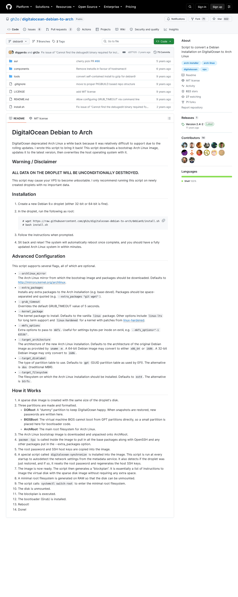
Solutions (42, 7)
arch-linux (209, 63)
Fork (200, 18)
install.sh (19, 106)
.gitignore (19, 84)
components (21, 68)
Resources (64, 7)
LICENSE (19, 91)
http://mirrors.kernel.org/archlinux (41, 282)
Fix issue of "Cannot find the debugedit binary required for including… (83, 52)
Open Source (87, 7)
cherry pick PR (85, 61)
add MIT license (86, 91)
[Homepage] (9, 7)
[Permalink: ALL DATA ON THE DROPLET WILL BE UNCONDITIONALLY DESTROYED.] (9, 172)
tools (17, 76)
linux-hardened (133, 320)
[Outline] (169, 118)
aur (16, 61)
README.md (21, 99)
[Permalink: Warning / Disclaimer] (9, 161)
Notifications (178, 18)
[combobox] (128, 41)
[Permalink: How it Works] (9, 390)
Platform (22, 7)
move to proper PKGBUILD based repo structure (105, 84)
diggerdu (21, 52)
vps (204, 69)
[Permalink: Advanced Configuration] (9, 256)
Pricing (131, 7)
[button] (163, 220)
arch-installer (191, 63)
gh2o (14, 19)
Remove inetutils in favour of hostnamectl (101, 68)
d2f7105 (132, 52)
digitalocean (190, 69)
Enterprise (111, 7)
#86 (97, 61)
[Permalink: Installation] (9, 194)
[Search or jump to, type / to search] (190, 7)
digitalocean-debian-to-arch (47, 19)
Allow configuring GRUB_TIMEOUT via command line (107, 99)
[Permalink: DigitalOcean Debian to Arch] (9, 132)
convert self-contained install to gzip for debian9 (106, 76)
